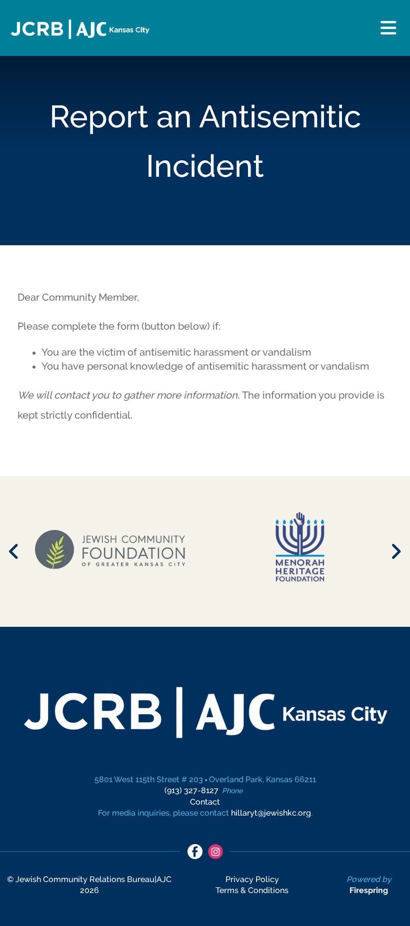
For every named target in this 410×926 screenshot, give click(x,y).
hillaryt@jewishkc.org (271, 813)
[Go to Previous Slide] (14, 551)
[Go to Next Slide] (396, 551)
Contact (205, 802)
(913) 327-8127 (191, 790)
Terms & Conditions (252, 890)
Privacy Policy (252, 879)
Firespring (369, 890)
